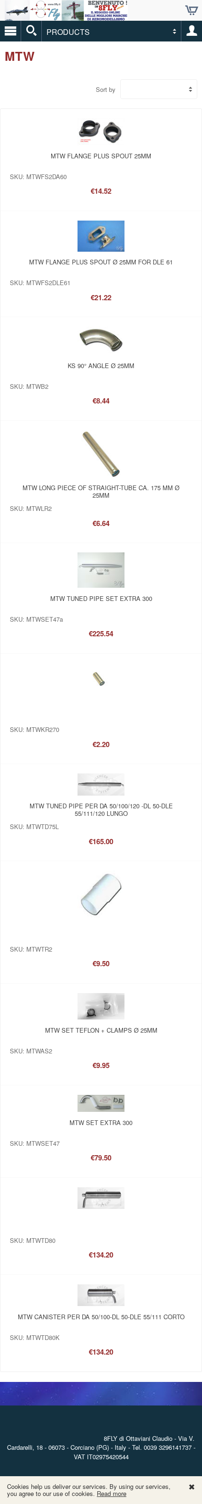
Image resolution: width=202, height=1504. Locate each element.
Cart (191, 10)
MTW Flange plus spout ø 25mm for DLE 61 (101, 261)
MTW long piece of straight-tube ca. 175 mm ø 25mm (101, 491)
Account (191, 31)
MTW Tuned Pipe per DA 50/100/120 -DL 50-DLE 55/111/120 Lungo (101, 809)
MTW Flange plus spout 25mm (101, 155)
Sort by (106, 89)
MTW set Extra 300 (101, 1122)
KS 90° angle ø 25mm (101, 365)
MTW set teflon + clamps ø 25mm (101, 1030)
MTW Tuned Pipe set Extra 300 (101, 598)
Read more (111, 1493)
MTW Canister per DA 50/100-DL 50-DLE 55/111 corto (101, 1316)
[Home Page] (66, 16)
